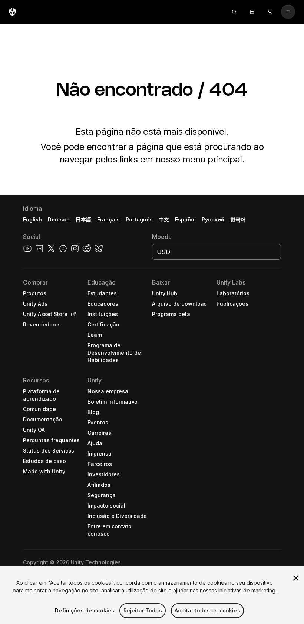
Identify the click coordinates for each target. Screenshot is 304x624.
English (32, 219)
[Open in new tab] (71, 314)
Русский (213, 219)
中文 (164, 219)
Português (139, 219)
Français (108, 219)
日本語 (83, 219)
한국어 (238, 219)
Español (185, 219)
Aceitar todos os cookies (207, 610)
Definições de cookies (84, 610)
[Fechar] (295, 578)
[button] (152, 409)
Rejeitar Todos (142, 610)
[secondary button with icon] (288, 12)
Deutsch (59, 219)
